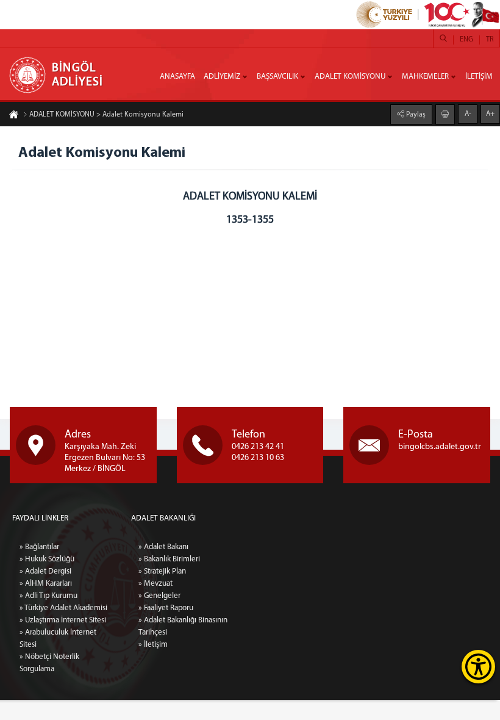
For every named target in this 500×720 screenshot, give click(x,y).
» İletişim (153, 645)
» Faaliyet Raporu (165, 608)
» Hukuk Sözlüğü (47, 559)
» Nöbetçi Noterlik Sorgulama (49, 663)
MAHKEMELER (425, 77)
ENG (466, 39)
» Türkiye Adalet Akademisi (63, 608)
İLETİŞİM (479, 77)
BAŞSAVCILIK (277, 77)
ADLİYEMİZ (222, 77)
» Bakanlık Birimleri (169, 559)
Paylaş (415, 114)
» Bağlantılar (39, 547)
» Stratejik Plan (162, 571)
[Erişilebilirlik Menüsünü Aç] (478, 666)
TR (489, 39)
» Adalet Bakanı (163, 547)
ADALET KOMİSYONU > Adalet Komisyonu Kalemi (106, 114)
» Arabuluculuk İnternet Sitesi (58, 638)
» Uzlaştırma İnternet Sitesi (63, 620)
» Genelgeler (159, 596)
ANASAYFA (177, 77)
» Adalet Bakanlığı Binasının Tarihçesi (182, 626)
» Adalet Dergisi (45, 571)
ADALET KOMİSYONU (350, 77)
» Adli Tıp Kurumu (48, 596)
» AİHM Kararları (46, 584)
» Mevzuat (155, 584)
